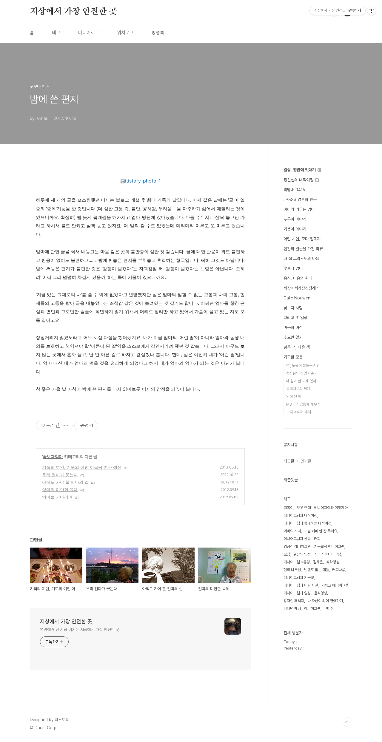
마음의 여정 (293, 327)
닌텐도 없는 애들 (316, 570)
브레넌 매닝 (292, 608)
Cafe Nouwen (297, 298)
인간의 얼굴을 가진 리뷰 (303, 248)
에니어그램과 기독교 (299, 577)
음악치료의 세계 (298, 389)
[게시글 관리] (66, 425)
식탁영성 (332, 562)
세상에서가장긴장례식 (301, 288)
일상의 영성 (302, 554)
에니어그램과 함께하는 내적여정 (307, 523)
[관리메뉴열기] (371, 10)
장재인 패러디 (294, 601)
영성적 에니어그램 (297, 546)
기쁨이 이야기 (295, 229)
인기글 (306, 461)
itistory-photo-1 (143, 181)
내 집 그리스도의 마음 (301, 258)
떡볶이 (288, 508)
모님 (287, 554)
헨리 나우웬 (292, 570)
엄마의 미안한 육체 (60, 489)
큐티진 (329, 608)
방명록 (158, 32)
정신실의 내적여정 (299, 179)
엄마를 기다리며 (57, 497)
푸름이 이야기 (295, 219)
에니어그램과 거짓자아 (331, 508)
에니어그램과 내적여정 (300, 515)
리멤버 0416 (294, 189)
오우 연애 (304, 508)
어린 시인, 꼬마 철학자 (302, 238)
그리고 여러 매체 (298, 412)
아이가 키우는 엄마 (299, 209)
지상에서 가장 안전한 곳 (73, 11)
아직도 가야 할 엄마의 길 (65, 482)
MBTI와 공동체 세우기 (303, 404)
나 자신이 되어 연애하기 (325, 601)
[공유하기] (58, 425)
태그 (56, 32)
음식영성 (320, 593)
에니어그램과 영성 (297, 593)
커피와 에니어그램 (327, 554)
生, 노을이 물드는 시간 (303, 365)
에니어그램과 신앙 (297, 539)
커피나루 (338, 570)
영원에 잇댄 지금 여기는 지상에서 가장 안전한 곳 (79, 629)
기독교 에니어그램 (335, 585)
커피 (317, 539)
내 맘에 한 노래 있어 (301, 381)
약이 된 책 (293, 396)
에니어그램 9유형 (297, 562)
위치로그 (125, 32)
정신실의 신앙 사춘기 (302, 373)
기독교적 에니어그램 (329, 546)
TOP (347, 722)
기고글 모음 (293, 357)
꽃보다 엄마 (53, 456)
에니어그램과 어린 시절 (301, 585)
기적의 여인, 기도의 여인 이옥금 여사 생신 (81, 467)
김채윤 (318, 562)
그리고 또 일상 (295, 317)
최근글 (289, 461)
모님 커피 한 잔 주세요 (320, 531)
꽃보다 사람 (293, 307)
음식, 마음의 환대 (298, 278)
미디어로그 (88, 32)
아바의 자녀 (292, 531)
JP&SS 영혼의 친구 (300, 199)
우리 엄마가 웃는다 (60, 474)
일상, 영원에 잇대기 (300, 169)
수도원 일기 (293, 337)
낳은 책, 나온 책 (297, 347)
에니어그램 (312, 608)
